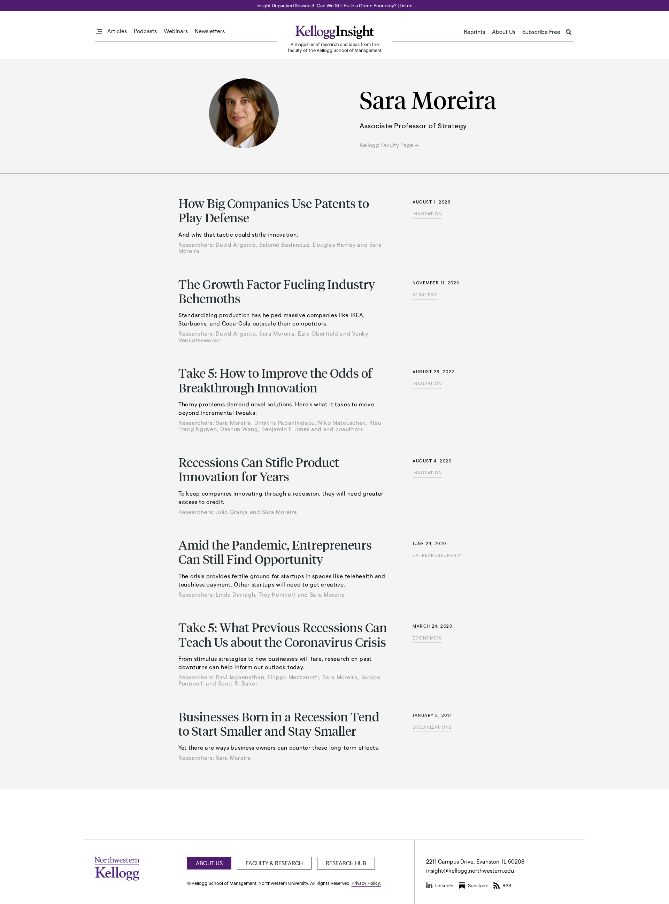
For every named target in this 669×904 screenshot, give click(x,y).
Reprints (474, 32)
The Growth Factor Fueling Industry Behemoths (276, 291)
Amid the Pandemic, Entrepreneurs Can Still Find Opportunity (275, 552)
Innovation (427, 213)
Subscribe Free (541, 32)
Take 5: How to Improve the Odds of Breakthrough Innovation (275, 380)
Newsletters (210, 31)
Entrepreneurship (437, 555)
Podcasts (145, 31)
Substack (478, 885)
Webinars (176, 31)
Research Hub (346, 863)
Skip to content (18, 3)
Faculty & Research (274, 863)
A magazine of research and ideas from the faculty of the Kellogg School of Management (335, 47)
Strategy (425, 294)
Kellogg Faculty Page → (389, 144)
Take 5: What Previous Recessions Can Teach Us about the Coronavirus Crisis (282, 634)
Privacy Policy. (366, 883)
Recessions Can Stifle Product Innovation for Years (258, 469)
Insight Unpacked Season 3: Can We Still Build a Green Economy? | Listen (334, 5)
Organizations (432, 727)
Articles (117, 31)
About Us (503, 32)
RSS (506, 885)
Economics (427, 637)
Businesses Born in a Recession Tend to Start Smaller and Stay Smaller (278, 723)
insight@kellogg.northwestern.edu (470, 870)
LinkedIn (444, 885)
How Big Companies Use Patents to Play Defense (273, 210)
